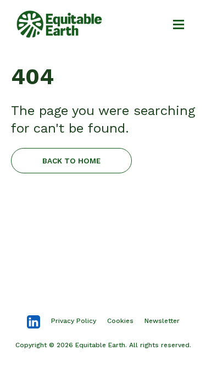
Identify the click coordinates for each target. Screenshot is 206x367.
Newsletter (162, 321)
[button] (174, 24)
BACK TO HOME (71, 160)
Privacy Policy (73, 321)
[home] (59, 24)
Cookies (120, 321)
